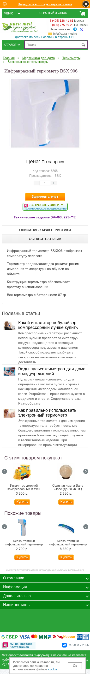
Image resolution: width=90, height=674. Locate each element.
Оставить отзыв (45, 239)
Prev (4, 471)
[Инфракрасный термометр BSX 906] (45, 148)
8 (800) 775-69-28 (61, 25)
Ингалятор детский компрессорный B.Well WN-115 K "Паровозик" (23, 489)
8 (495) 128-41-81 (61, 20)
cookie (52, 669)
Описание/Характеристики (45, 230)
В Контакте (64, 645)
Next (85, 471)
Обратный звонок (53, 13)
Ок (75, 665)
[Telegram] (75, 29)
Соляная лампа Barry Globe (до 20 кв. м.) (67, 487)
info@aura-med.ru (65, 33)
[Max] (81, 29)
